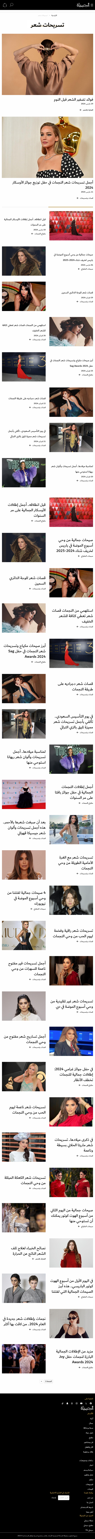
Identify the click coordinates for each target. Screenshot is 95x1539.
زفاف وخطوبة (88, 1451)
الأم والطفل (89, 1447)
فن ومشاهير (88, 1442)
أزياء (91, 1418)
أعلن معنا (89, 1512)
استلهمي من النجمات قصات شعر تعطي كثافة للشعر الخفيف (72, 616)
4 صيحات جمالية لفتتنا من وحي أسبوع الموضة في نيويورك (26, 898)
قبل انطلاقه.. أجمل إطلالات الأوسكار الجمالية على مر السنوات (27, 510)
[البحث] (11, 4)
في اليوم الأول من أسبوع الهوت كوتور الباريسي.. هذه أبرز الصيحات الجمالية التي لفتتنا (71, 1286)
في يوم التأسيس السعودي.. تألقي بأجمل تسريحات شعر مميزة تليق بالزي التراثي (73, 721)
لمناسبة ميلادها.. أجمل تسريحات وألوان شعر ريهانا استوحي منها (26, 757)
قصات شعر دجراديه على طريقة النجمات (27, 398)
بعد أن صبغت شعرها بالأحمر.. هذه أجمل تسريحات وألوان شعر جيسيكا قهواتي (24, 827)
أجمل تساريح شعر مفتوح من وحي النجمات (25, 1039)
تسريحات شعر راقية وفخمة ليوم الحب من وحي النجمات (73, 933)
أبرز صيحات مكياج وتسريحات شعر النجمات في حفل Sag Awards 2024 (25, 651)
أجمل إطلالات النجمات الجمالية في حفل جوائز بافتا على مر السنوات (74, 792)
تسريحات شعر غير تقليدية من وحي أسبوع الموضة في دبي (71, 1004)
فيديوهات (89, 1484)
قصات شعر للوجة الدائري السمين (77, 293)
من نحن (90, 1497)
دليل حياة (89, 1432)
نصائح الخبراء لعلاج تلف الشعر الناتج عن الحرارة (28, 1251)
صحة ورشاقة (88, 1428)
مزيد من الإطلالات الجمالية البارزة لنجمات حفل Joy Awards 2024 (74, 1356)
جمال (91, 1423)
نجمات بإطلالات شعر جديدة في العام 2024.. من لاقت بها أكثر (24, 1321)
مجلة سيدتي (88, 1520)
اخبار (91, 1465)
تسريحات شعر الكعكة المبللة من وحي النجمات (25, 1180)
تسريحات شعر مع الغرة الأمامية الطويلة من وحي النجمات (75, 862)
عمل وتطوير (88, 1474)
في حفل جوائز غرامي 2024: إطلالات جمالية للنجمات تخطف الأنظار (73, 1074)
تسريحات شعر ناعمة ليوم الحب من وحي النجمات (27, 1110)
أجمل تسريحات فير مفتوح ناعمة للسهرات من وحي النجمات (27, 968)
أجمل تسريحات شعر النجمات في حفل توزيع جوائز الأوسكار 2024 (52, 185)
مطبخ (91, 1437)
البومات (90, 1489)
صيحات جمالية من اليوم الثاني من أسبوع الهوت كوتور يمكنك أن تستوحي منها (71, 1215)
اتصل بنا (90, 1502)
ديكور (91, 1479)
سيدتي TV (89, 1530)
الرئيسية (54, 15)
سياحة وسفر (88, 1470)
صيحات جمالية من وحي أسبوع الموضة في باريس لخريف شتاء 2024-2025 (74, 545)
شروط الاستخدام (87, 1507)
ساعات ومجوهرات (86, 1460)
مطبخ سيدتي (88, 1525)
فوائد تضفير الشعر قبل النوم (73, 99)
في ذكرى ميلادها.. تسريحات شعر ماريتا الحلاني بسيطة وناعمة (74, 1145)
